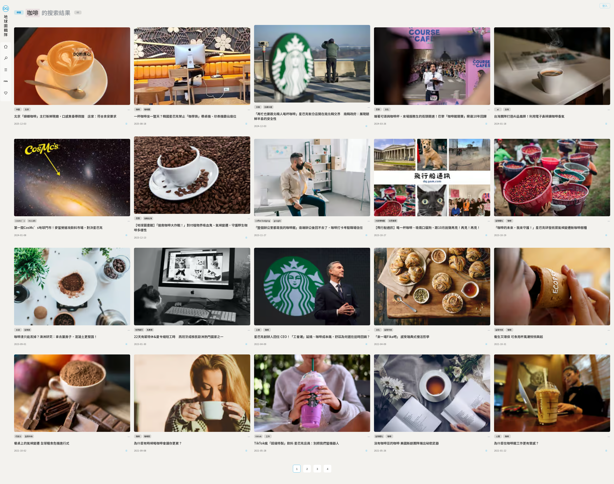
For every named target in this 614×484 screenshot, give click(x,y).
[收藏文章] (126, 124)
